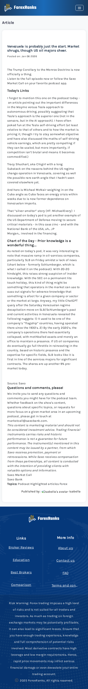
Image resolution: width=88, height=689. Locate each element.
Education (21, 560)
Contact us (65, 560)
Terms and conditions (70, 585)
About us (65, 548)
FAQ (66, 573)
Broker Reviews (21, 547)
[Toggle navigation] (79, 8)
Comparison (21, 585)
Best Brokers (21, 572)
